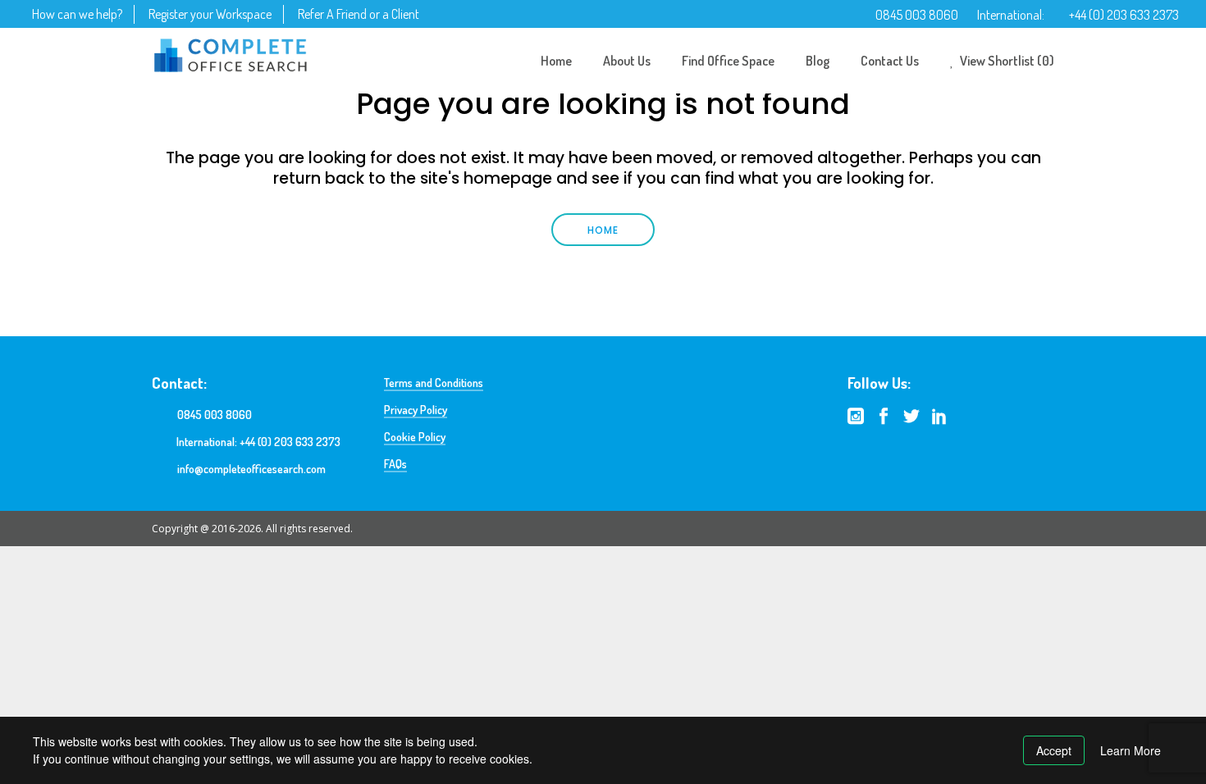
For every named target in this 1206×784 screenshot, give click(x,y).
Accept (1053, 750)
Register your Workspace (210, 14)
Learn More (1130, 750)
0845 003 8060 (916, 15)
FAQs (395, 464)
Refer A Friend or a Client (358, 14)
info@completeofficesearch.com (251, 469)
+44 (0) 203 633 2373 (1124, 15)
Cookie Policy (414, 437)
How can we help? (77, 14)
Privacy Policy (415, 410)
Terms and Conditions (433, 383)
